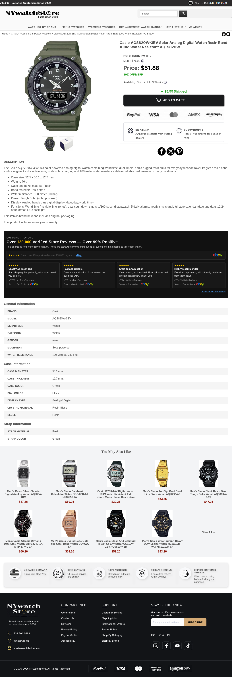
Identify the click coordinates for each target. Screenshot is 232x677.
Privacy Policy (69, 629)
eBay (79, 255)
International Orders (113, 623)
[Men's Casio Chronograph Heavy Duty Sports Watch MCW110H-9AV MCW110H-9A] (162, 524)
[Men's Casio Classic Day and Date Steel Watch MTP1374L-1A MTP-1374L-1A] (23, 524)
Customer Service (112, 612)
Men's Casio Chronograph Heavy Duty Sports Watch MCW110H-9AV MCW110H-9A (162, 543)
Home (5, 33)
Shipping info (109, 618)
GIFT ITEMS (175, 27)
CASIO (14, 33)
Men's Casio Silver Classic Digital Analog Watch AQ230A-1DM (23, 494)
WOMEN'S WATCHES (102, 27)
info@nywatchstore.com (27, 648)
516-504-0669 (22, 633)
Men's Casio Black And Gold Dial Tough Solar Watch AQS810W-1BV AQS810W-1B (116, 543)
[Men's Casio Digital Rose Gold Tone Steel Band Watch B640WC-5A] (69, 524)
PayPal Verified (69, 635)
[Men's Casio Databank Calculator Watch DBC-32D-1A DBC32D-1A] (69, 474)
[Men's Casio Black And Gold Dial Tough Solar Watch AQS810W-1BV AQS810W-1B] (116, 524)
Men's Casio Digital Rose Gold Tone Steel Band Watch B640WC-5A (69, 543)
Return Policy (109, 629)
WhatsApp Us (21, 640)
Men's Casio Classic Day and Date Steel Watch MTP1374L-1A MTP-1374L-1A (23, 543)
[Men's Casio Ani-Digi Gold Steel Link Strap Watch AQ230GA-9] (162, 474)
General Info (68, 612)
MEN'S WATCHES (73, 27)
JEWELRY (195, 27)
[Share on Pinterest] (179, 155)
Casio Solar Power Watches (36, 33)
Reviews (66, 623)
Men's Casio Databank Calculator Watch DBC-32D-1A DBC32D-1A (69, 494)
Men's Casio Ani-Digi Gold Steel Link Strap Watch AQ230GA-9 (162, 492)
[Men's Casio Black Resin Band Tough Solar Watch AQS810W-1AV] (208, 474)
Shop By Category (112, 635)
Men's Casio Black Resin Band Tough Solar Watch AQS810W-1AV (208, 494)
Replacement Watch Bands (140, 27)
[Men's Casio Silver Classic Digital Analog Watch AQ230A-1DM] (23, 474)
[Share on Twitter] (170, 155)
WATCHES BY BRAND (42, 27)
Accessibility (68, 640)
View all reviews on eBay (213, 291)
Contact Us (67, 618)
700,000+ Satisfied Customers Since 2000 (25, 2)
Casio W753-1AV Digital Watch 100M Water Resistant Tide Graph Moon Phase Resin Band (116, 494)
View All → (208, 532)
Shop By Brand (110, 640)
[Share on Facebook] (161, 155)
